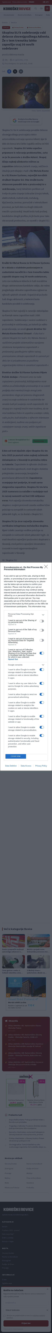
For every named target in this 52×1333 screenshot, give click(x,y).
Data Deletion (11, 766)
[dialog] (26, 666)
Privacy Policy (41, 766)
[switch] (42, 621)
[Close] (46, 567)
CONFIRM (16, 756)
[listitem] (26, 615)
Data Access (26, 766)
